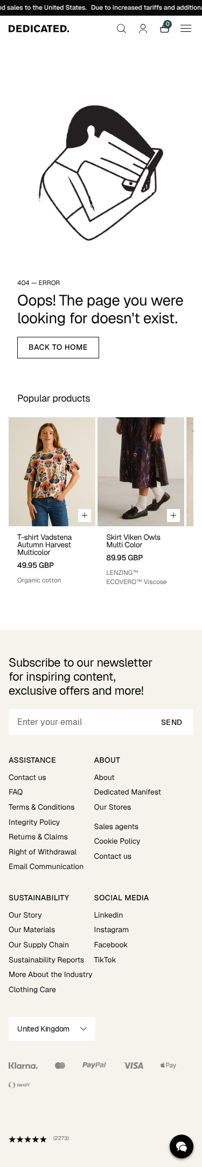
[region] (101, 502)
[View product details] (52, 555)
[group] (52, 501)
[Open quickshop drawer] (84, 515)
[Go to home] (39, 28)
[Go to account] (142, 28)
